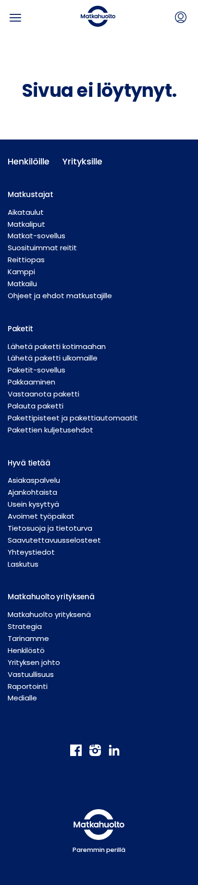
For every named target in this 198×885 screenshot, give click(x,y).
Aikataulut (26, 212)
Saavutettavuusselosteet (54, 540)
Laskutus (23, 564)
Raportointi (28, 686)
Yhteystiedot (31, 552)
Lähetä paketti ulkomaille (53, 358)
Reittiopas (26, 260)
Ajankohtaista (32, 492)
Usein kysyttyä (33, 504)
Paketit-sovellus (36, 370)
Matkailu (22, 284)
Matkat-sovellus (36, 236)
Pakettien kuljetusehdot (50, 430)
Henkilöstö (26, 650)
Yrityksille (82, 161)
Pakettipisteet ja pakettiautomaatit (73, 418)
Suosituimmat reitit (42, 248)
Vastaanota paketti (43, 394)
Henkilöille (27, 161)
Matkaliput (26, 224)
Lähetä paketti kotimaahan (57, 346)
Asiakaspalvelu (34, 480)
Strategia (25, 626)
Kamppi (21, 272)
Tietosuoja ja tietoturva (50, 528)
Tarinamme (28, 638)
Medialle (22, 698)
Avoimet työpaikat (41, 516)
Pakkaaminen (31, 382)
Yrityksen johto (34, 662)
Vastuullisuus (31, 674)
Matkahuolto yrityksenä (49, 614)
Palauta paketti (35, 406)
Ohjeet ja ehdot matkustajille (60, 296)
